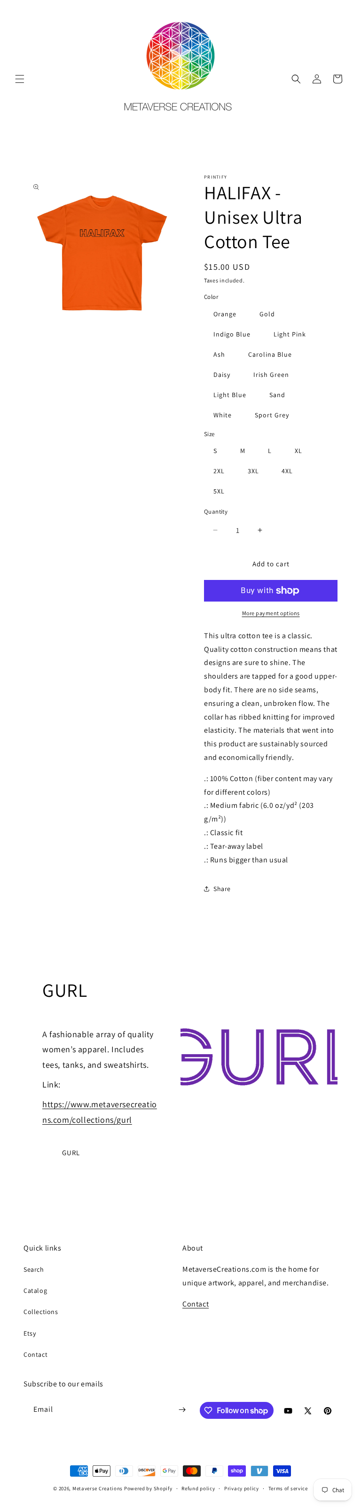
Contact (35, 1354)
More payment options (271, 613)
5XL (219, 491)
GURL (71, 1152)
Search (34, 1269)
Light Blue (229, 395)
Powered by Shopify (148, 1488)
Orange (224, 314)
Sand (277, 395)
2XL (219, 471)
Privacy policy (241, 1488)
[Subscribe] (182, 1410)
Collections (41, 1311)
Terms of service (288, 1488)
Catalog (35, 1290)
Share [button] (222, 888)
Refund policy (198, 1488)
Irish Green (271, 374)
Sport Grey (272, 415)
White (222, 415)
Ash (219, 354)
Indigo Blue (232, 334)
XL (298, 450)
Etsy (30, 1333)
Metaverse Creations (97, 1488)
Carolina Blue (270, 354)
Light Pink (290, 334)
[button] (19, 79)
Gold (267, 314)
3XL (253, 471)
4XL (287, 471)
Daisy (221, 374)
